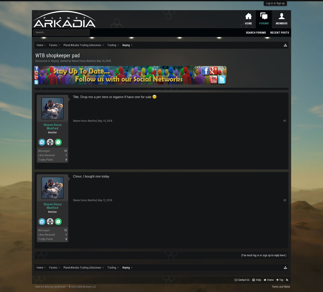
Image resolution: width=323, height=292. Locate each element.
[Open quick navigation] (285, 45)
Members (281, 23)
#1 (284, 120)
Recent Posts (279, 32)
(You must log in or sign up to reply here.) (263, 255)
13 (65, 150)
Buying (55, 61)
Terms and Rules (281, 286)
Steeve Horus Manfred (84, 61)
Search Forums (256, 32)
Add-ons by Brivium (65, 286)
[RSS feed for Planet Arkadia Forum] (287, 280)
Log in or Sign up (275, 3)
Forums (264, 23)
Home (248, 23)
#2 (284, 200)
